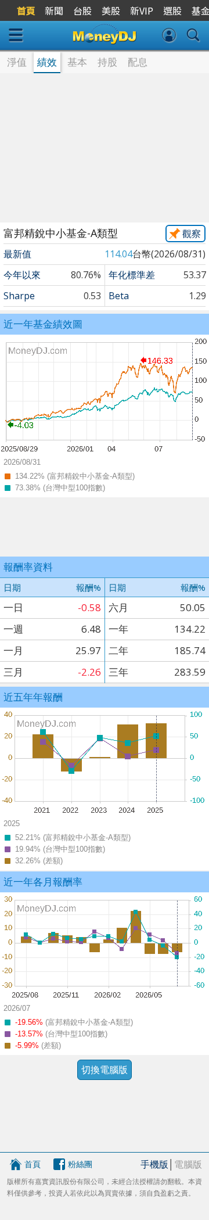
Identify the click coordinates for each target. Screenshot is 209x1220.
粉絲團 (80, 1163)
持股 (107, 62)
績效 (47, 62)
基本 (77, 62)
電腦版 (188, 1164)
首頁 (32, 1163)
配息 (137, 62)
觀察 (191, 233)
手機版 (154, 1164)
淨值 (17, 62)
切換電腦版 (104, 1069)
